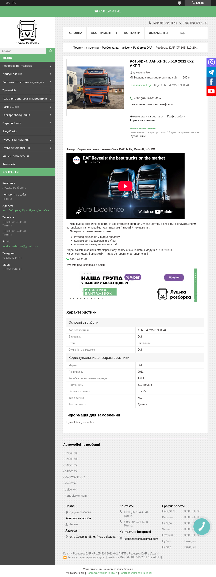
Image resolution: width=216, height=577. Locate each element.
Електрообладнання (16, 115)
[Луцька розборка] (27, 30)
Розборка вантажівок (17, 66)
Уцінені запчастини (16, 156)
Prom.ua (128, 569)
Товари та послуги (86, 47)
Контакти (132, 33)
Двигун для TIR (12, 74)
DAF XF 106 (71, 453)
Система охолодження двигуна (23, 82)
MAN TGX (71, 483)
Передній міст (12, 123)
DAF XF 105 (71, 459)
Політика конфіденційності (135, 573)
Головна (75, 33)
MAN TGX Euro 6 (75, 477)
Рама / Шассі (11, 107)
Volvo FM (70, 489)
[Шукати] (50, 51)
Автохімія (9, 164)
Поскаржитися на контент (101, 573)
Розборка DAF (143, 47)
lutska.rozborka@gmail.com (20, 246)
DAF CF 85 (71, 465)
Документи (158, 33)
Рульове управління (16, 148)
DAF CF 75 (71, 471)
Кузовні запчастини (16, 139)
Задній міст (10, 131)
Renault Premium (76, 495)
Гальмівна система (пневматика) (25, 98)
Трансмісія (9, 90)
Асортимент (101, 33)
